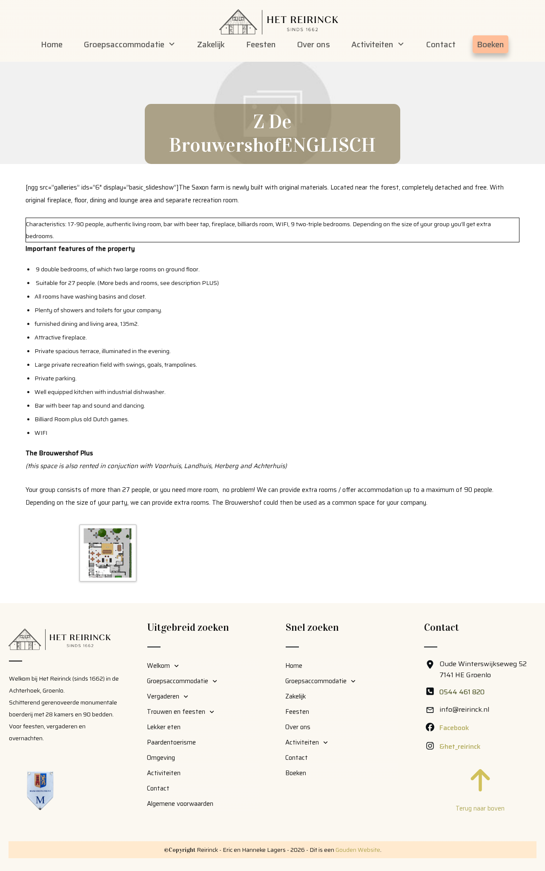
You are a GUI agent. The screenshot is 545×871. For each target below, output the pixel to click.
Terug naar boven (480, 808)
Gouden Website (358, 849)
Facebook (454, 727)
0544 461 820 (462, 692)
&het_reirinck (460, 746)
